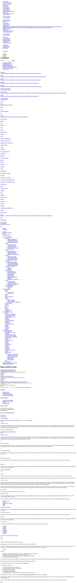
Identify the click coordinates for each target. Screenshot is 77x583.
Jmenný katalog (6, 69)
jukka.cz (7, 420)
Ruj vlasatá (2, 175)
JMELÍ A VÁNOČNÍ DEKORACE (10, 67)
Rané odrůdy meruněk (4, 83)
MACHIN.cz (30, 420)
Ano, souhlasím (3, 431)
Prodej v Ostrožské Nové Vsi (8, 16)
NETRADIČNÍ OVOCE (8, 64)
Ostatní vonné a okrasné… (10, 349)
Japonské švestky (34, 92)
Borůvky (2, 115)
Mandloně (5, 89)
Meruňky (2, 82)
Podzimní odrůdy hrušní (13, 76)
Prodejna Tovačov (6, 7)
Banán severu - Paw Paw (5, 140)
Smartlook (5, 530)
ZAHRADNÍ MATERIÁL (8, 68)
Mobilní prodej (7, 2)
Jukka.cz (4, 231)
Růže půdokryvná (48, 215)
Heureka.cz (5, 532)
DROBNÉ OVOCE (7, 63)
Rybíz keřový (10, 104)
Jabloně (1, 78)
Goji (1, 123)
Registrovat (5, 229)
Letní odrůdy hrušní (4, 76)
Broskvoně (2, 72)
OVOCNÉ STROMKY (7, 62)
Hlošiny (1, 147)
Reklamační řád (6, 392)
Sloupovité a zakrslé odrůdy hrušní (33, 76)
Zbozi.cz (4, 533)
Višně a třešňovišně (4, 98)
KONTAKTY (5, 48)
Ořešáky (9, 89)
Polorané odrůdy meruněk (24, 83)
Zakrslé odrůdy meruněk (34, 83)
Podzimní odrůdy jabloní (13, 79)
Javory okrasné (3, 197)
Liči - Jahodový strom (4, 158)
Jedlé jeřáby (2, 149)
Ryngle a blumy (21, 92)
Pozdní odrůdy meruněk (14, 83)
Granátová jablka (3, 145)
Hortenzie (2, 190)
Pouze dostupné (3, 223)
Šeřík (1, 217)
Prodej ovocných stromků (8, 401)
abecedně (6, 369)
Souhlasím (8, 469)
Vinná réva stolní (3, 119)
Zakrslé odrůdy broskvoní (25, 73)
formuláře (64, 487)
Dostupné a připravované (5, 224)
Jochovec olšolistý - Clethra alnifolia (7, 179)
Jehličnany (2, 195)
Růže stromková (35, 215)
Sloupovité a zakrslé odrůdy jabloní (34, 79)
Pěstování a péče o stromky (8, 400)
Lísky (1, 89)
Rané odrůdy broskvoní (4, 73)
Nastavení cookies (15, 420)
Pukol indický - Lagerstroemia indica (7, 181)
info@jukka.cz (3, 416)
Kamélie (2, 199)
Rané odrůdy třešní (4, 96)
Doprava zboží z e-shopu (7, 394)
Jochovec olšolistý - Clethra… (11, 335)
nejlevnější (11, 369)
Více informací (3, 469)
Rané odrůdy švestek (4, 92)
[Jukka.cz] (4, 58)
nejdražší (14, 369)
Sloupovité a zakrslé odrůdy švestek (59, 92)
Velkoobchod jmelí (7, 43)
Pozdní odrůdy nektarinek (15, 86)
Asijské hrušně (43, 76)
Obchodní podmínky (7, 393)
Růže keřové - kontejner (16, 215)
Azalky (1, 186)
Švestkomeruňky (27, 92)
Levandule (2, 201)
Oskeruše (2, 166)
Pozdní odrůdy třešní (12, 96)
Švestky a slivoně (3, 91)
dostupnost (2, 369)
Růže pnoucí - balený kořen (26, 215)
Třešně (1, 95)
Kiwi (1, 113)
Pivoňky (2, 210)
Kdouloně (2, 155)
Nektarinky (2, 85)
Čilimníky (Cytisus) (4, 188)
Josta (1, 109)
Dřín (1, 127)
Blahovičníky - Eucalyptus (5, 173)
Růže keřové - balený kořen (5, 215)
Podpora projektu (6, 403)
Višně (7, 99)
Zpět (1, 537)
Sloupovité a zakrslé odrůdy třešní (23, 96)
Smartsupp (5, 531)
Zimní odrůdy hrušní (22, 76)
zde (43, 487)
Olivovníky (2, 164)
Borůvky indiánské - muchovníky (21, 116)
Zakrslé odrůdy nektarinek (36, 86)
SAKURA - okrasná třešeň (5, 177)
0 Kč (1, 226)
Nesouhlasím (9, 431)
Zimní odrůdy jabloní (23, 79)
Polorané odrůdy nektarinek (25, 86)
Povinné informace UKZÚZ (8, 395)
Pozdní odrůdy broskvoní (15, 73)
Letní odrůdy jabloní (4, 79)
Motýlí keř (2, 205)
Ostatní (1, 168)
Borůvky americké (11, 116)
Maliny (1, 107)
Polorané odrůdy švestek (43, 92)
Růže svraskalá (41, 215)
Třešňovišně (2, 99)
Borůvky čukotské (3, 116)
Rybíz (1, 103)
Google (4, 527)
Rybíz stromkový (3, 104)
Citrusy (1, 136)
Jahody (1, 129)
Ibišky (1, 192)
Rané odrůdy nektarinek (5, 86)
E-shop (32, 25)
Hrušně (1, 75)
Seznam (4, 529)
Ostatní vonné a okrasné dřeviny (6, 208)
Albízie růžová (3, 184)
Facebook (5, 525)
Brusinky (2, 121)
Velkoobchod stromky (8, 33)
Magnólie (2, 203)
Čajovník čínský (3, 171)
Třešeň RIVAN (3, 376)
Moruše (1, 162)
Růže (1, 214)
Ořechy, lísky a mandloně (5, 88)
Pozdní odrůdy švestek (13, 92)
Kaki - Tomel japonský (4, 151)
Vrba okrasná (3, 219)
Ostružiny (2, 134)
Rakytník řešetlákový (4, 111)
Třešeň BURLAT (3, 370)
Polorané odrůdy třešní (34, 96)
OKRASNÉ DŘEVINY (7, 65)
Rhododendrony (3, 212)
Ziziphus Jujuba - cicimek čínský (6, 142)
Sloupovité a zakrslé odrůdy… (13, 247)
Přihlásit (4, 228)
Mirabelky (50, 92)
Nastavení (14, 431)
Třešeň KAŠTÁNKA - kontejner (6, 381)
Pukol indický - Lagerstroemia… (11, 336)
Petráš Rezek (15, 535)
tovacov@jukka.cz (4, 410)
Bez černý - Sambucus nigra (5, 138)
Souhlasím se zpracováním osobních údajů (22, 387)
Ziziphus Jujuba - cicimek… (10, 316)
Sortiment (5, 402)
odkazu (45, 574)
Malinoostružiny (3, 132)
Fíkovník (2, 125)
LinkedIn (4, 528)
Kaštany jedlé (3, 153)
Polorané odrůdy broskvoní (35, 73)
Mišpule (2, 160)
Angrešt (1, 101)
